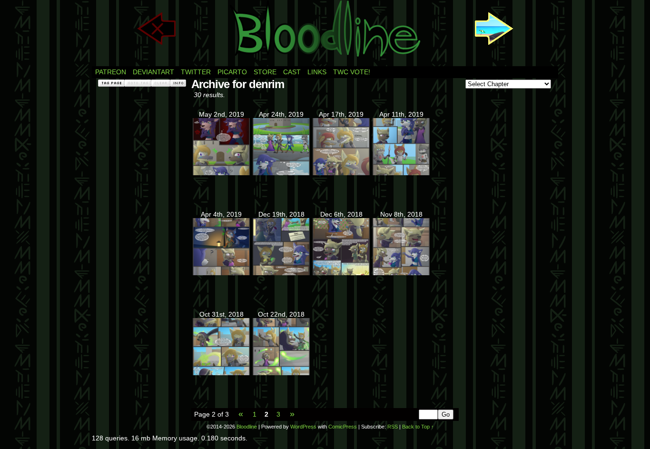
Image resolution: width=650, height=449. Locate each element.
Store (265, 72)
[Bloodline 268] (221, 173)
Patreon (110, 72)
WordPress (303, 426)
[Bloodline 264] (221, 273)
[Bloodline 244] (281, 373)
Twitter (196, 72)
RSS (392, 426)
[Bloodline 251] (281, 273)
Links (316, 72)
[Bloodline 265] (401, 173)
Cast (292, 72)
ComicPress (342, 426)
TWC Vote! (351, 72)
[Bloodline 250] (341, 273)
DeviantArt (153, 72)
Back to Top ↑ (418, 426)
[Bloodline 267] (281, 173)
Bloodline (246, 426)
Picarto (232, 72)
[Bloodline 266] (341, 173)
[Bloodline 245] (221, 373)
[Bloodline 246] (401, 273)
